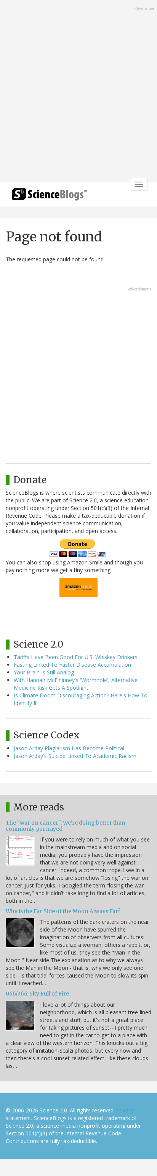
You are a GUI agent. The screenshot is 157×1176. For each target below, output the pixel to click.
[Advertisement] (78, 92)
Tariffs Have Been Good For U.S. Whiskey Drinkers (76, 657)
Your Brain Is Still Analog (44, 672)
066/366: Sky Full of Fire (37, 993)
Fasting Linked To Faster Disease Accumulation (72, 664)
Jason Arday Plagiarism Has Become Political (69, 748)
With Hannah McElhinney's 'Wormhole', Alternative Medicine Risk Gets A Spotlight (76, 683)
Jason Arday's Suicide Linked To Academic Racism (75, 755)
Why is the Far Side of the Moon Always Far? (63, 911)
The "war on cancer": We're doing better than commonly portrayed (65, 825)
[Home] (49, 196)
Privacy (125, 1110)
